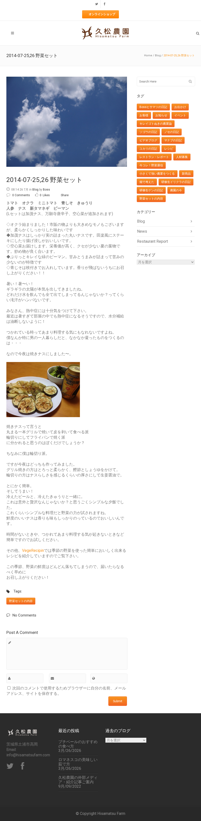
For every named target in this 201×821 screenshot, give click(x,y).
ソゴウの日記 (148, 132)
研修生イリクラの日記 (176, 182)
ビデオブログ (148, 140)
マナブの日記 (173, 140)
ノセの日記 (171, 132)
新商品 (186, 173)
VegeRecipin (33, 550)
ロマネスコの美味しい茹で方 (78, 762)
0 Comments (21, 195)
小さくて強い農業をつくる (157, 173)
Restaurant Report (152, 241)
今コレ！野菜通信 (151, 165)
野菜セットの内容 (21, 601)
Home (148, 55)
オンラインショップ (102, 14)
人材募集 (182, 157)
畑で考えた (146, 182)
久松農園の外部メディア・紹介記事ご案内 (78, 779)
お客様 (143, 115)
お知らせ (161, 115)
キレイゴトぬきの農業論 (155, 123)
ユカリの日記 (148, 148)
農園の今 (176, 190)
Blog (158, 55)
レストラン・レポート (154, 157)
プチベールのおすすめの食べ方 (78, 744)
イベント (180, 115)
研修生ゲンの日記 (151, 190)
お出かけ (180, 107)
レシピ (168, 148)
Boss (46, 189)
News (142, 231)
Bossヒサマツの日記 (153, 107)
